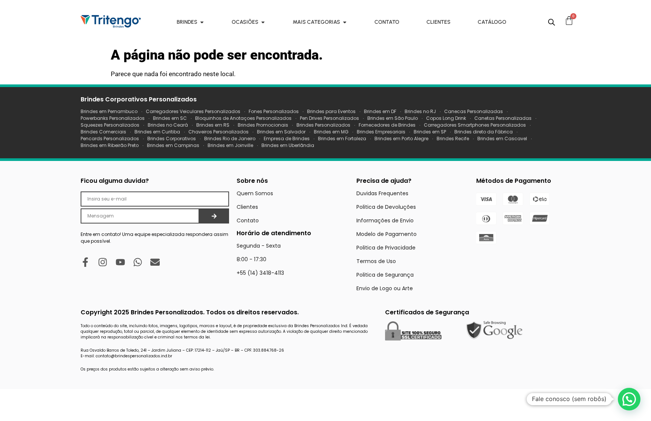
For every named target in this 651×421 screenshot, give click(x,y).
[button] (629, 399)
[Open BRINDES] (202, 22)
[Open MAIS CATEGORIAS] (344, 22)
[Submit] (214, 216)
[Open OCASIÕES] (263, 22)
